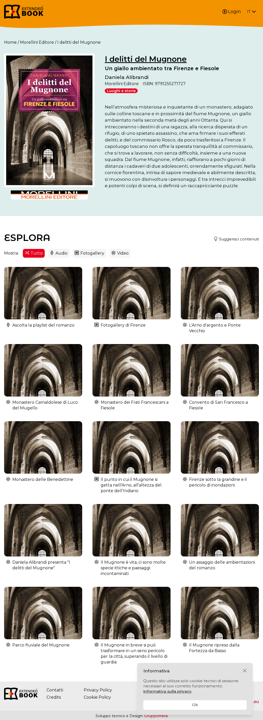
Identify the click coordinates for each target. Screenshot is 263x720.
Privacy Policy (98, 690)
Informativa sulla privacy (167, 691)
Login (234, 11)
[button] (234, 239)
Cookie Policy (97, 697)
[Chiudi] (245, 670)
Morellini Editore (37, 42)
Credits (53, 697)
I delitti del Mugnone (146, 59)
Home (10, 42)
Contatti (54, 690)
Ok (195, 704)
